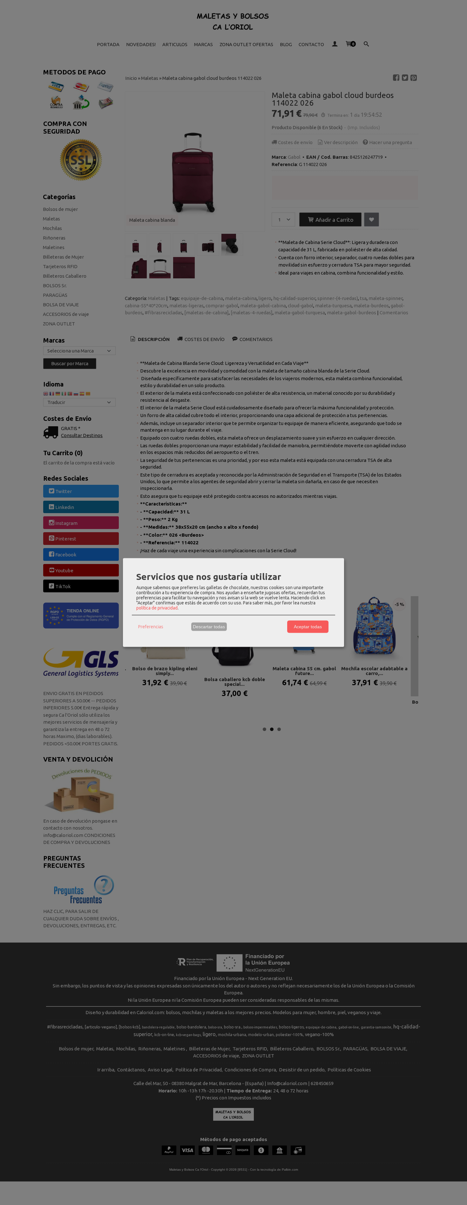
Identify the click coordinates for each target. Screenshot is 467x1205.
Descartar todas (209, 626)
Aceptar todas (308, 626)
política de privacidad (157, 607)
